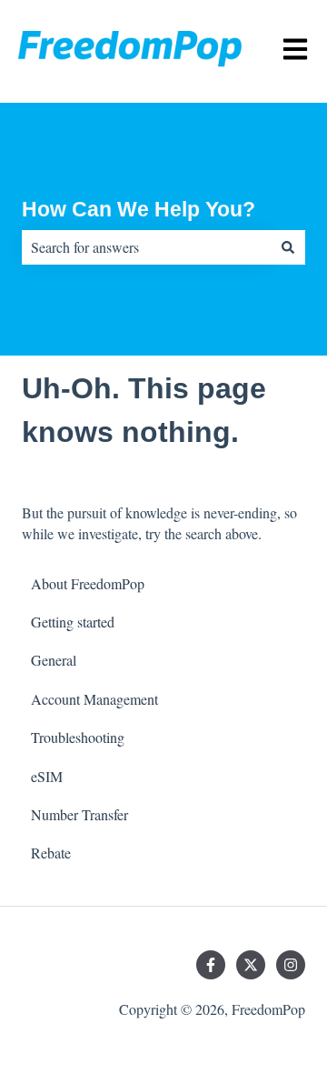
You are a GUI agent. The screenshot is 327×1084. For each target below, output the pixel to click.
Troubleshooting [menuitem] (77, 737)
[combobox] (146, 247)
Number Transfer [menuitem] (79, 814)
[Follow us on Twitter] (250, 964)
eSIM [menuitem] (47, 776)
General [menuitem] (53, 659)
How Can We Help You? (138, 209)
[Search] (288, 247)
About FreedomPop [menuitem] (87, 583)
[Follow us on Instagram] (290, 964)
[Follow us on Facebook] (210, 964)
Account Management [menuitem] (94, 698)
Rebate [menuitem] (51, 852)
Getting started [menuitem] (72, 621)
